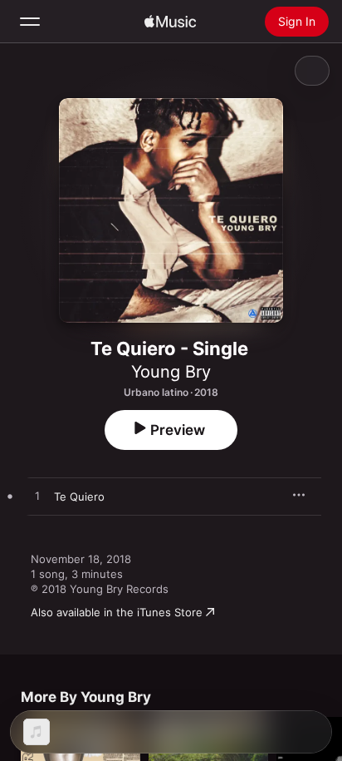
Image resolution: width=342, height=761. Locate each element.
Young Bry (171, 372)
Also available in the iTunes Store (117, 612)
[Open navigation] (30, 21)
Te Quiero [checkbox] (79, 496)
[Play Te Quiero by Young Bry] (37, 496)
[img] (170, 21)
